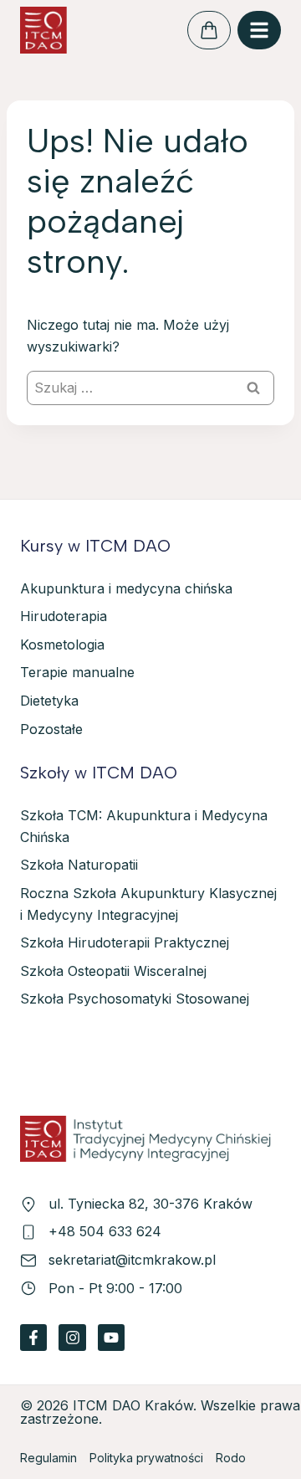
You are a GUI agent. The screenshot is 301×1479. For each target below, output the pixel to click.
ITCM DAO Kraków (133, 1405)
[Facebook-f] (33, 1337)
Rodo (231, 1458)
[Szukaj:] (150, 387)
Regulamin (48, 1458)
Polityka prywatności (146, 1458)
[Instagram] (72, 1337)
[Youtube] (111, 1337)
